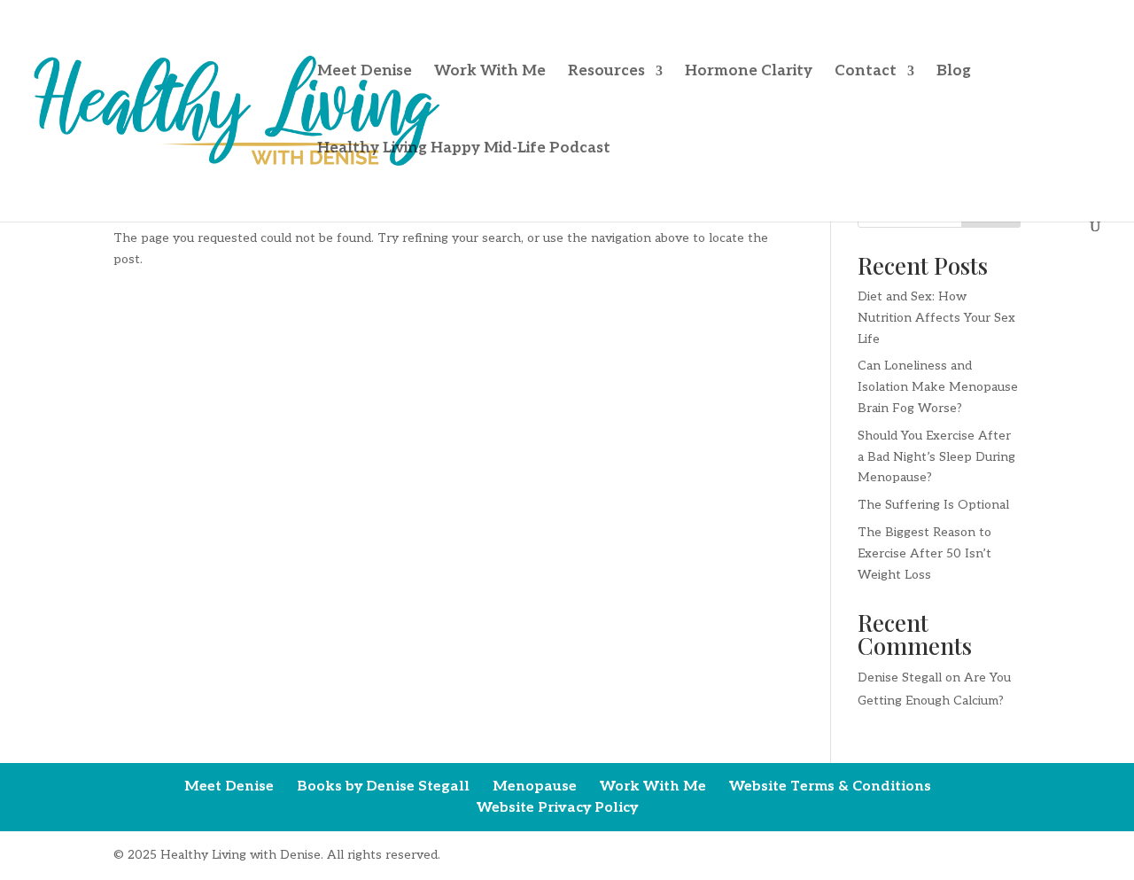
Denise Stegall (900, 677)
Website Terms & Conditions (830, 786)
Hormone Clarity (748, 72)
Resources (606, 72)
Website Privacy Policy (557, 807)
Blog (953, 72)
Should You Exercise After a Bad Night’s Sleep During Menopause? (936, 457)
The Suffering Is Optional (933, 504)
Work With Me (490, 72)
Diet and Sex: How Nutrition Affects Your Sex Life (936, 318)
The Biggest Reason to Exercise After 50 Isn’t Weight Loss (924, 553)
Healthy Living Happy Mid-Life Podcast (463, 149)
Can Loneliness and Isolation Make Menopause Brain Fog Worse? (938, 387)
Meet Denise (364, 72)
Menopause (535, 786)
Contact (866, 72)
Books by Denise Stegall (383, 786)
